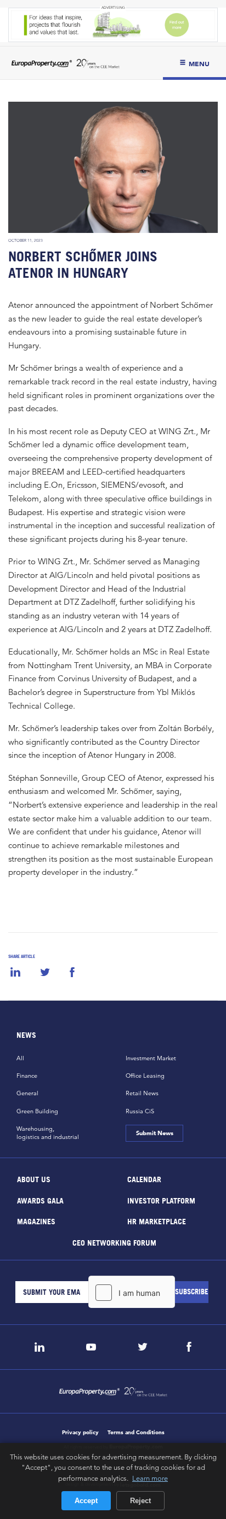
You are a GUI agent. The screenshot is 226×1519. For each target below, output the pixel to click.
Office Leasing (145, 1075)
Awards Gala (40, 1200)
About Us (33, 1179)
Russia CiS (140, 1111)
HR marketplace (156, 1221)
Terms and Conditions (136, 1432)
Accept (86, 1501)
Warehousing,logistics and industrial (47, 1133)
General (27, 1093)
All (20, 1058)
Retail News (142, 1093)
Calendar (144, 1179)
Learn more (150, 1478)
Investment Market (151, 1058)
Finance (26, 1075)
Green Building (37, 1111)
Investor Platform (161, 1200)
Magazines (36, 1221)
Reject (140, 1501)
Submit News (154, 1133)
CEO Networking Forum (114, 1242)
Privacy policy (80, 1432)
